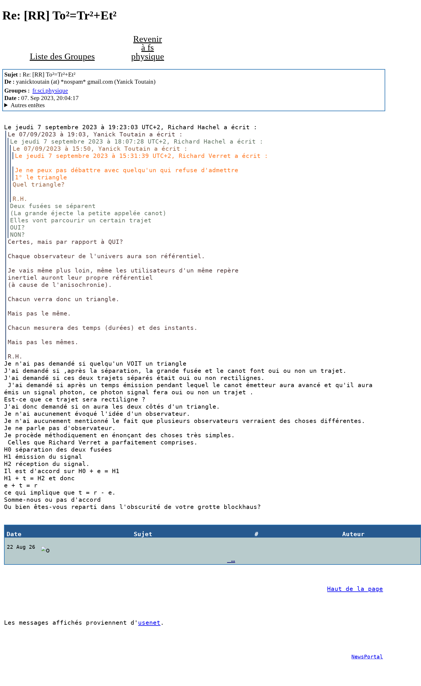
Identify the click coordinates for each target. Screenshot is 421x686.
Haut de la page (355, 588)
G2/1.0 (104, 105)
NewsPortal (367, 657)
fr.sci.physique (50, 90)
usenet (149, 622)
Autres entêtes (28, 105)
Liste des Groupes (62, 56)
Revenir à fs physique (147, 47)
